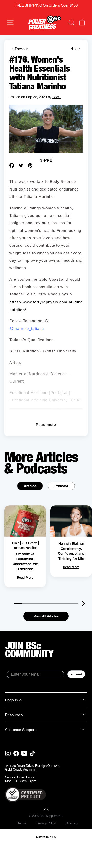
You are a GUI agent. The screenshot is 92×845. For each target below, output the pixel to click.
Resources (14, 714)
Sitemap (72, 823)
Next (75, 48)
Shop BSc (13, 700)
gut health (29, 543)
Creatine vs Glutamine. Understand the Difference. (25, 561)
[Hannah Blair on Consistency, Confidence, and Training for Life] (71, 521)
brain (15, 543)
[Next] (83, 603)
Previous (20, 48)
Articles (30, 486)
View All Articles (46, 616)
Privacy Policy (46, 823)
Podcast (61, 486)
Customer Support (20, 729)
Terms (22, 823)
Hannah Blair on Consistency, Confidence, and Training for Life (71, 551)
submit (76, 674)
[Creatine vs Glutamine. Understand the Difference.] (25, 521)
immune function (25, 548)
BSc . (56, 97)
